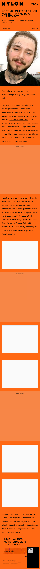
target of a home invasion (27, 130)
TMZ (32, 198)
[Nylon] (12, 4)
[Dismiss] (36, 549)
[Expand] (29, 549)
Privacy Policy (14, 563)
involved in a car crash (18, 119)
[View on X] (20, 255)
